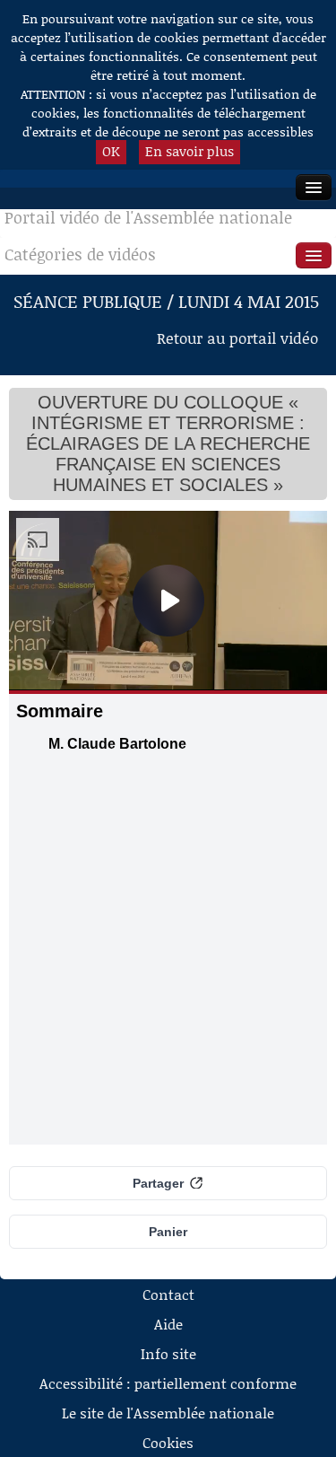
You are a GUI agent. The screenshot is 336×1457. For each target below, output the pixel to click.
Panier (168, 1231)
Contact (168, 1294)
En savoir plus (189, 151)
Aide (168, 1323)
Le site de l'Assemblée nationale (168, 1412)
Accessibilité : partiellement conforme (168, 1383)
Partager (158, 1183)
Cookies (168, 1442)
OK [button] (111, 151)
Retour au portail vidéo (237, 337)
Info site (168, 1353)
